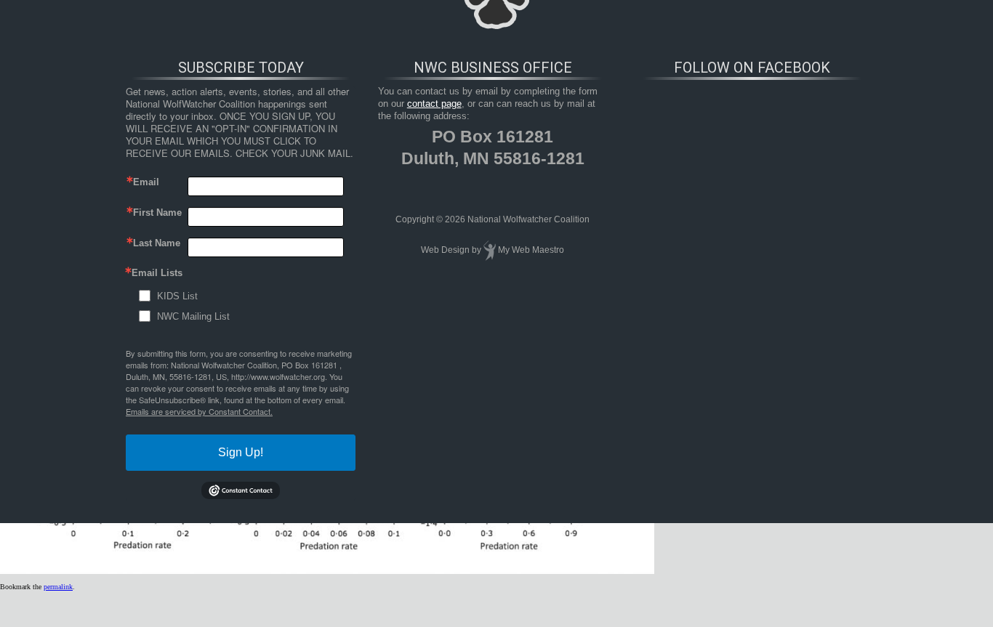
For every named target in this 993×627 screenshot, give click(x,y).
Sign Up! (240, 452)
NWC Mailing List (193, 316)
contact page (434, 103)
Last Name (156, 243)
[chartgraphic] (327, 571)
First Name (157, 212)
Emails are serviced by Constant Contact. (199, 411)
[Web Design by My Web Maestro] (489, 250)
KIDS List (177, 296)
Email (146, 182)
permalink (58, 587)
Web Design (445, 250)
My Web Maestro (531, 250)
